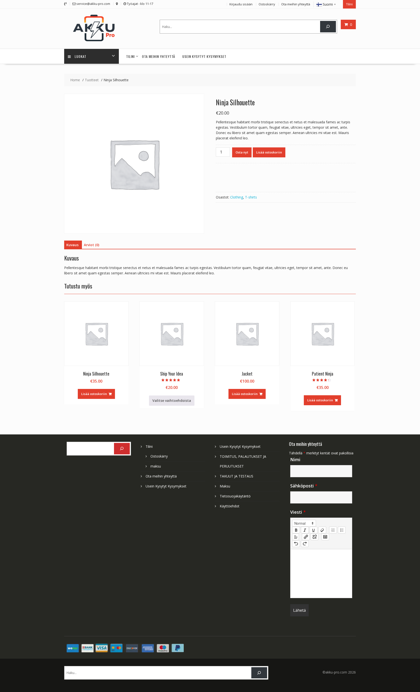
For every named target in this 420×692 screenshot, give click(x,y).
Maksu (225, 486)
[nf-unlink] (314, 536)
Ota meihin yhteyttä (295, 4)
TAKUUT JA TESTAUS (236, 476)
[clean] (322, 530)
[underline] (313, 530)
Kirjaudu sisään (241, 4)
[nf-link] (306, 536)
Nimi (295, 459)
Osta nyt (242, 152)
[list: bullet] (342, 530)
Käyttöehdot (229, 506)
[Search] (328, 26)
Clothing (236, 197)
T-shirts (251, 197)
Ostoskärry (267, 4)
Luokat (80, 56)
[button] (304, 523)
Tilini (349, 4)
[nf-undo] (296, 543)
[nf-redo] (305, 543)
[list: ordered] (333, 530)
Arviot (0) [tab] (91, 245)
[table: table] (325, 536)
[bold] (296, 530)
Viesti (298, 512)
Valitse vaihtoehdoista (171, 400)
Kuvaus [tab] (72, 245)
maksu (155, 466)
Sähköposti (303, 486)
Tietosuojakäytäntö (235, 496)
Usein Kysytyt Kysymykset (204, 56)
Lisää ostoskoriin (269, 152)
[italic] (305, 530)
